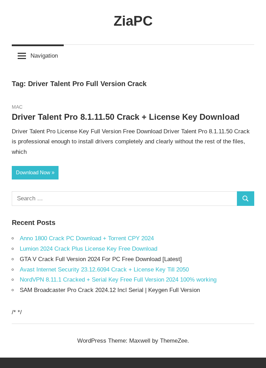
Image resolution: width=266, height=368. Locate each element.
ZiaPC (133, 20)
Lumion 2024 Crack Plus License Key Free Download (88, 248)
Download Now (33, 172)
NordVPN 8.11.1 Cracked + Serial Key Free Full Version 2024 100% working (118, 279)
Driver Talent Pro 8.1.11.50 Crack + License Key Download (126, 117)
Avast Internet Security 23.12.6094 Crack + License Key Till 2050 (104, 269)
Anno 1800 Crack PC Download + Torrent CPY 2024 (87, 238)
